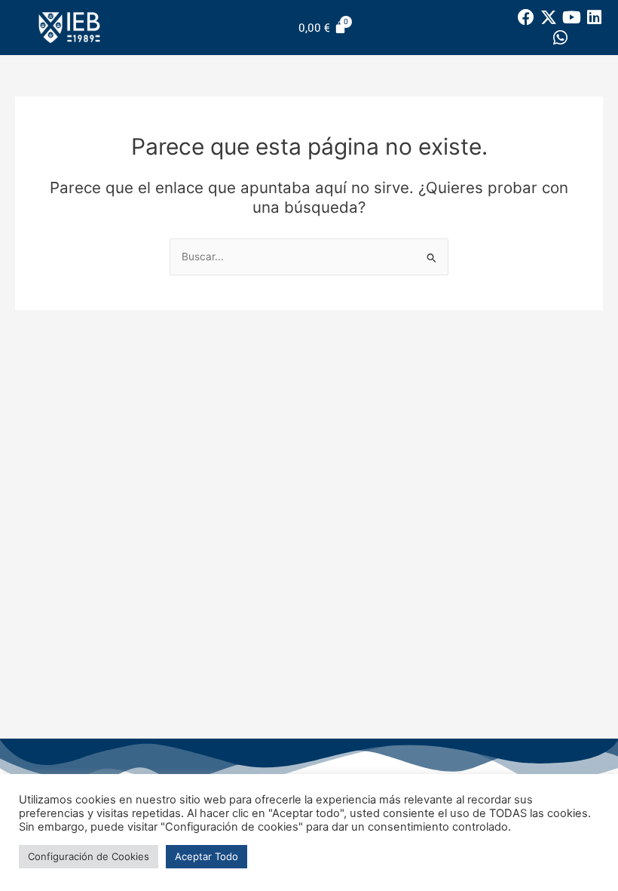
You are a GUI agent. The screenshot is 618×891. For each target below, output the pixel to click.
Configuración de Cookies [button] (88, 856)
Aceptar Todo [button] (206, 856)
